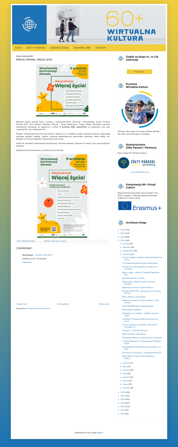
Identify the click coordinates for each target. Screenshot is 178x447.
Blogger (100, 432)
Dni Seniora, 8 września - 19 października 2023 (141, 353)
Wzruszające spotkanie (131, 310)
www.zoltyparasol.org (140, 172)
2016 (123, 414)
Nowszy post (22, 304)
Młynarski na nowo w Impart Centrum (137, 287)
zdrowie (63, 241)
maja (125, 373)
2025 (123, 233)
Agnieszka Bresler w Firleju (133, 278)
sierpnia (126, 363)
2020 (123, 399)
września (127, 254)
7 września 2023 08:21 (43, 255)
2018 (123, 406)
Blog (18, 47)
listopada (127, 247)
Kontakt (101, 47)
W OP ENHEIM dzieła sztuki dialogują (137, 306)
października (128, 251)
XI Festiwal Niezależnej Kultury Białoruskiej (139, 263)
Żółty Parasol (36, 47)
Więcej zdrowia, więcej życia (133, 334)
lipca (125, 366)
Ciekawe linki (82, 47)
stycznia (126, 388)
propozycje (55, 241)
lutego (125, 384)
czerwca (126, 370)
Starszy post (104, 304)
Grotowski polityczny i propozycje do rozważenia (142, 338)
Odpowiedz (27, 262)
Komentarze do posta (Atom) (38, 308)
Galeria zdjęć (59, 47)
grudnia (126, 244)
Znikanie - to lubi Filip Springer (134, 330)
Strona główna (63, 304)
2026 (123, 230)
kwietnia (126, 377)
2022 (123, 392)
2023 (123, 240)
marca (125, 381)
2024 (123, 237)
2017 (123, 410)
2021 (123, 396)
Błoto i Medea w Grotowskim (134, 297)
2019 (123, 403)
